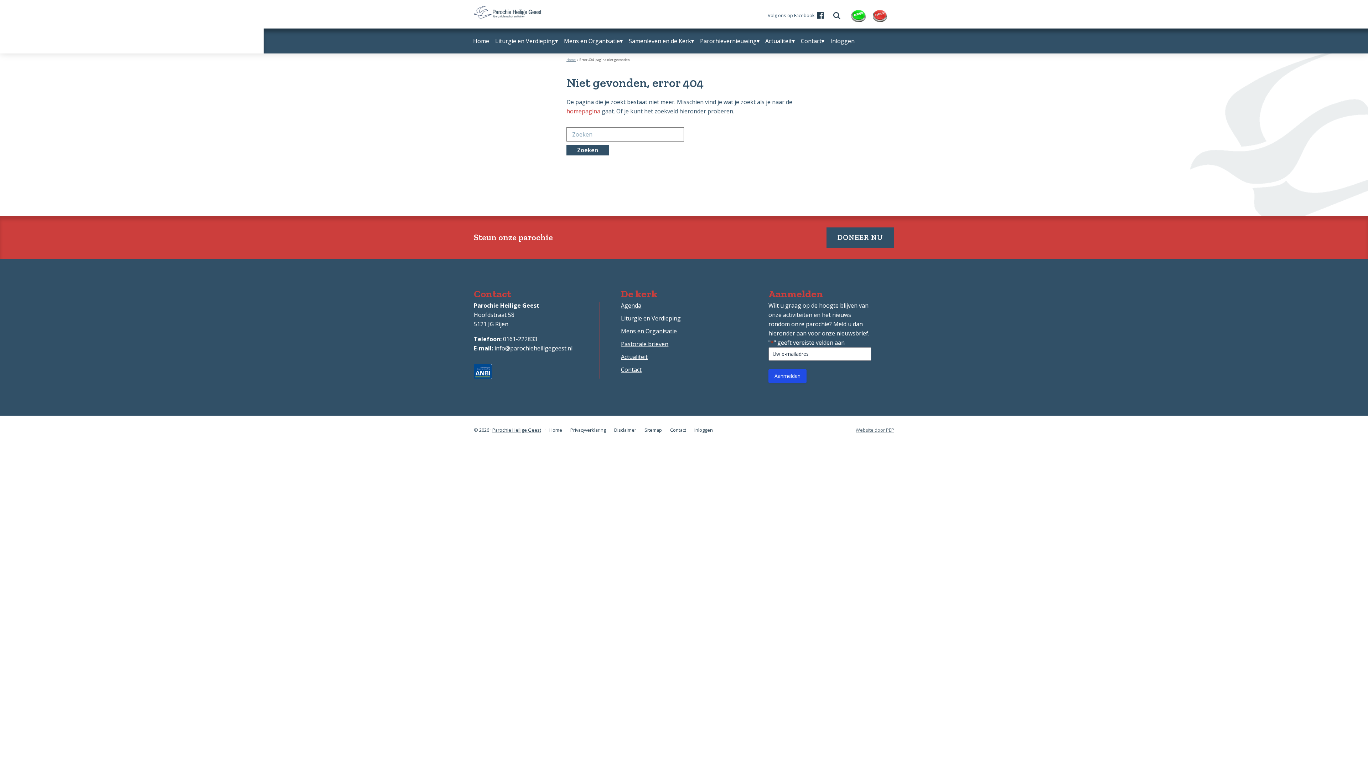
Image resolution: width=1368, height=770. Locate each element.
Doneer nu (860, 237)
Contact (631, 370)
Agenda (631, 305)
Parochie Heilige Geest (516, 430)
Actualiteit (634, 357)
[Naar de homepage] (508, 10)
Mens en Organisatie (649, 331)
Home (571, 59)
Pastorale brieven (644, 344)
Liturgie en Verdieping (651, 318)
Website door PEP (875, 430)
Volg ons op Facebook (791, 15)
